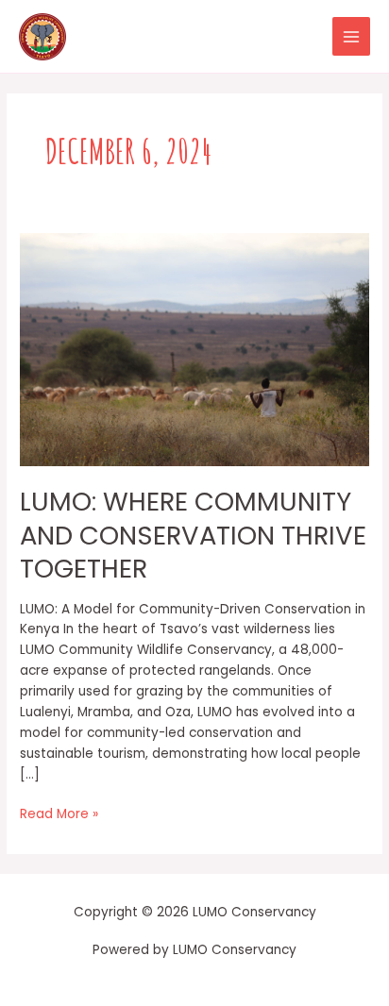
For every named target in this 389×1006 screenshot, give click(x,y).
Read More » (59, 813)
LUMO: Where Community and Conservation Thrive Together (193, 535)
